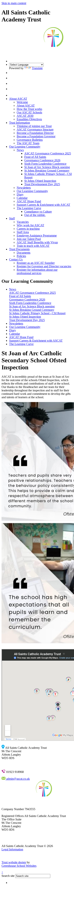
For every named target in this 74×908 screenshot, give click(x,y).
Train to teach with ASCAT (33, 245)
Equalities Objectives (29, 119)
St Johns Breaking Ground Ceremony (46, 170)
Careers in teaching (28, 228)
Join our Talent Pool (29, 239)
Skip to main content (14, 3)
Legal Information (12, 849)
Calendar (22, 197)
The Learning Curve (29, 208)
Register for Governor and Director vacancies (44, 266)
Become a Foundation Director (35, 133)
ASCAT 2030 (25, 115)
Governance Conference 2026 (42, 160)
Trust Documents (19, 249)
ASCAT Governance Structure (35, 129)
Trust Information (19, 122)
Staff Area (23, 232)
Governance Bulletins (30, 139)
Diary (20, 194)
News (20, 150)
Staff (12, 218)
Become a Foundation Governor (36, 136)
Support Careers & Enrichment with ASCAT (43, 204)
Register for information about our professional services (37, 271)
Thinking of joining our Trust (34, 126)
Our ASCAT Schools (29, 112)
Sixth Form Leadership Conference (45, 163)
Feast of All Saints (35, 156)
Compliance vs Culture (38, 211)
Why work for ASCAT (30, 225)
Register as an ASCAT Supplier (36, 262)
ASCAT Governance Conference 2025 (47, 153)
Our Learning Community (24, 146)
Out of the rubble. (35, 215)
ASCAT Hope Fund (29, 201)
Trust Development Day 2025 (42, 184)
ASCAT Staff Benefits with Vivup (37, 242)
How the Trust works (29, 109)
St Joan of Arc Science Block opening (47, 167)
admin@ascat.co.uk (18, 778)
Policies (21, 256)
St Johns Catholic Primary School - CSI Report (37, 313)
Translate (37, 68)
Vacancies (23, 221)
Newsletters (24, 187)
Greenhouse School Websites (19, 865)
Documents (23, 252)
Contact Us (16, 259)
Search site (8, 875)
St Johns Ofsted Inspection (40, 180)
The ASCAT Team (28, 143)
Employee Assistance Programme (37, 235)
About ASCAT (18, 98)
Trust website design (14, 862)
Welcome (22, 102)
